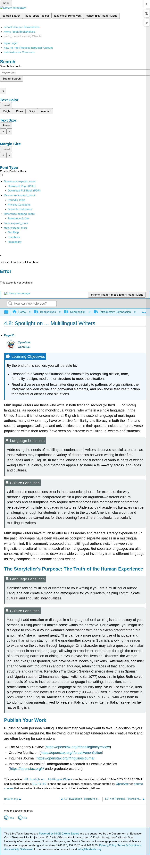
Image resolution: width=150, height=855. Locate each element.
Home (22, 311)
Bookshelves (47, 311)
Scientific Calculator (20, 209)
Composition (77, 311)
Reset (6, 105)
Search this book (10, 66)
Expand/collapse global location (144, 311)
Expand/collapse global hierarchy (8, 312)
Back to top (11, 799)
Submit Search (12, 78)
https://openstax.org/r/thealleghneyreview (78, 747)
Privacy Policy (107, 845)
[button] (14, 237)
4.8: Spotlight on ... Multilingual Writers (48, 779)
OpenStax (24, 342)
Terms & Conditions (130, 845)
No (25, 817)
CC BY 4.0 (39, 783)
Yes (11, 817)
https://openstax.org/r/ (27, 769)
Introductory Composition (115, 311)
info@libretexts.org (89, 849)
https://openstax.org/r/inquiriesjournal (65, 758)
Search (10, 304)
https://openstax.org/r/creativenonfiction (71, 753)
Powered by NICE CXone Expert (59, 833)
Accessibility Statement (18, 849)
